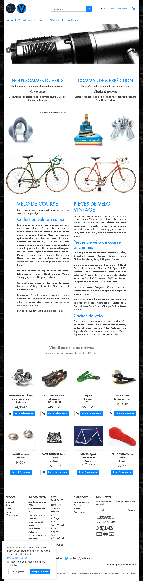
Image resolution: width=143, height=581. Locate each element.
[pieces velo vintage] (71, 44)
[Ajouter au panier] (10, 413)
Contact (111, 8)
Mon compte (12, 515)
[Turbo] (122, 436)
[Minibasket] (133, 8)
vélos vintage (45, 97)
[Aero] (122, 377)
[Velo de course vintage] (105, 174)
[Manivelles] (53, 112)
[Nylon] (88, 377)
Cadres (42, 20)
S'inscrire (131, 510)
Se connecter (122, 8)
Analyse (14, 565)
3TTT (53, 515)
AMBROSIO (57, 545)
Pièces (53, 20)
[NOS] (88, 129)
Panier (9, 512)
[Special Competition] (88, 436)
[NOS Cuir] (55, 377)
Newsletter (34, 529)
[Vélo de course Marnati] (37, 174)
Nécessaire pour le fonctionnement (27, 562)
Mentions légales (37, 502)
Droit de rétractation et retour (35, 522)
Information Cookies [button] (17, 558)
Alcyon (54, 532)
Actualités (33, 532)
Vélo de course (27, 20)
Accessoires (69, 20)
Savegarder (18, 572)
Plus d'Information (24, 414)
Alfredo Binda (58, 538)
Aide (8, 505)
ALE (53, 535)
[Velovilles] (26, 8)
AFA (53, 522)
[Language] (103, 9)
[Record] (55, 436)
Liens (8, 509)
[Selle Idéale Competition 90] (21, 129)
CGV (30, 505)
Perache (55, 511)
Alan (53, 528)
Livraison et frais (36, 515)
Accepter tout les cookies (41, 571)
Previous (8, 50)
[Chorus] (21, 377)
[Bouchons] (21, 436)
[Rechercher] (89, 9)
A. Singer (55, 518)
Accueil (11, 20)
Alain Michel (57, 525)
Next (134, 50)
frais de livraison (128, 564)
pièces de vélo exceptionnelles (116, 97)
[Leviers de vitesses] (122, 129)
